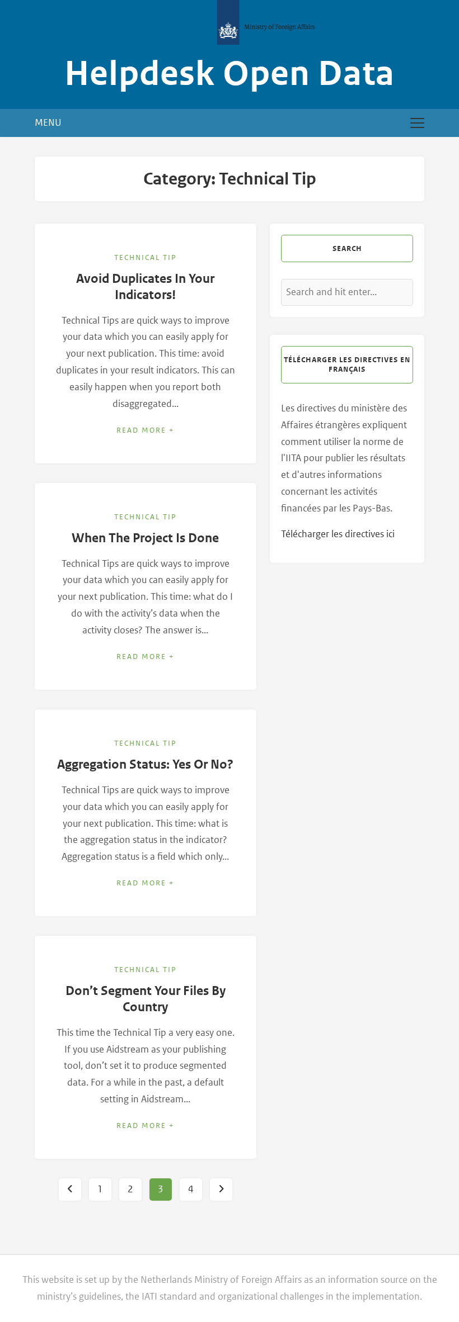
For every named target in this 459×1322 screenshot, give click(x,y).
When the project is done (145, 538)
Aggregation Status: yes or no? (145, 764)
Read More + (145, 430)
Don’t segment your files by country (145, 999)
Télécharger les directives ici (338, 534)
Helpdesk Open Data (229, 73)
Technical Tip (145, 257)
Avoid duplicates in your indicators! (145, 286)
